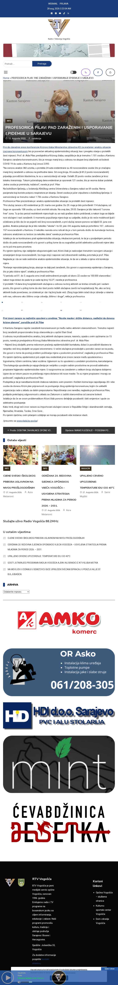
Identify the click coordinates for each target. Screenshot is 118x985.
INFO (9, 121)
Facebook (98, 72)
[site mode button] (73, 72)
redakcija (36, 138)
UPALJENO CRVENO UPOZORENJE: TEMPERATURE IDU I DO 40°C (39, 556)
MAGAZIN (85, 468)
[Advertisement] (59, 50)
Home (6, 78)
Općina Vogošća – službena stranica (104, 896)
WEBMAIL (53, 3)
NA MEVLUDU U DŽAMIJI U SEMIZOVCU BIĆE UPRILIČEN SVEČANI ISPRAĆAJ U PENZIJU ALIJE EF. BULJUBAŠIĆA (54, 571)
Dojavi (110, 72)
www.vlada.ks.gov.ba (27, 420)
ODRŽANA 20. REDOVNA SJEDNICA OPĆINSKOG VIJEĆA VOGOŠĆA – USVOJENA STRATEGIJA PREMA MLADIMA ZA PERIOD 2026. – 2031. (57, 547)
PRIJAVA (64, 3)
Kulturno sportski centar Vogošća (103, 909)
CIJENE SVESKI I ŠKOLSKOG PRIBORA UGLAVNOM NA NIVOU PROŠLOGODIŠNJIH (19, 482)
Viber (85, 72)
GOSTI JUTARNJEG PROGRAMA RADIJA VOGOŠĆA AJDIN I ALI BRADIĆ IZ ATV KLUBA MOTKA (53, 563)
